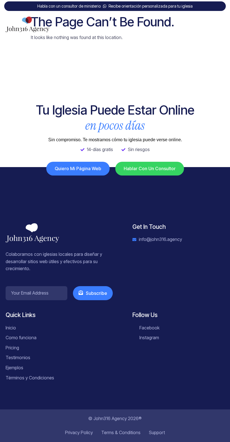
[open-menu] (220, 26)
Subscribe (96, 293)
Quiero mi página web (78, 168)
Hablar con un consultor (150, 168)
